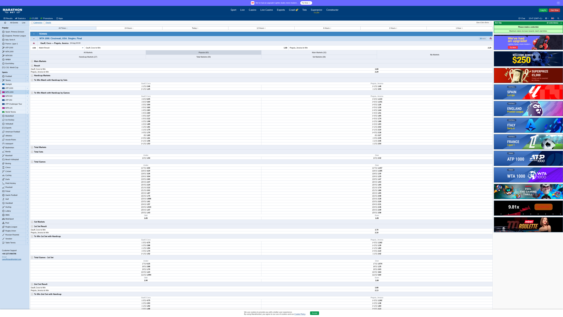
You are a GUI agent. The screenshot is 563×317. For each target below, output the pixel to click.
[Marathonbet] (12, 11)
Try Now (305, 3)
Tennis (43, 34)
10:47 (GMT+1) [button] (535, 18)
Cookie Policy (299, 314)
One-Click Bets (482, 23)
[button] (547, 18)
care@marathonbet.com (11, 259)
